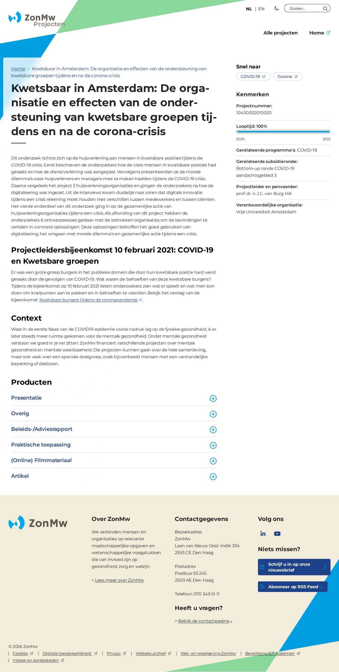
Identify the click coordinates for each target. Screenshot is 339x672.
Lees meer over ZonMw (119, 580)
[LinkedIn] (263, 534)
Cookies (20, 653)
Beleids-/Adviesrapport (41, 429)
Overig (20, 413)
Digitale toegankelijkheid (67, 653)
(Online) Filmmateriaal (41, 460)
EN (261, 8)
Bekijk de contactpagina (203, 621)
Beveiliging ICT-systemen (270, 653)
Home (316, 33)
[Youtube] (277, 534)
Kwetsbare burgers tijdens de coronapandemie (88, 299)
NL (249, 8)
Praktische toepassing (41, 444)
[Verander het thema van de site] (277, 8)
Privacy (114, 653)
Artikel (20, 476)
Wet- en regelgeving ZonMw (208, 653)
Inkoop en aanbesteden (36, 660)
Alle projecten (281, 33)
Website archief (151, 653)
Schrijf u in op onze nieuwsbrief (289, 567)
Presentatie (26, 398)
